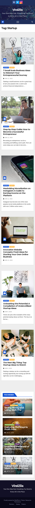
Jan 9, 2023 (8, 311)
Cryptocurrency (9, 424)
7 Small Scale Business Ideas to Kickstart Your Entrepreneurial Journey (16, 72)
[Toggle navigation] (17, 21)
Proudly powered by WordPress (12, 500)
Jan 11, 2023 (8, 198)
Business (6, 67)
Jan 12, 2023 (9, 78)
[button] (32, 22)
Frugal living (14, 405)
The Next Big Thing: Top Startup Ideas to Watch (14, 363)
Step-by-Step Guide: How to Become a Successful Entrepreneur (16, 131)
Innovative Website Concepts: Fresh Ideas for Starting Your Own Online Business (15, 253)
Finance (7, 405)
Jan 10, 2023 (9, 260)
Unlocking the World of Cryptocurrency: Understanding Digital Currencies (16, 450)
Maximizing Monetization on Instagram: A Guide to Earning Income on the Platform (16, 192)
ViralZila (17, 9)
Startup (12, 67)
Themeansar (17, 502)
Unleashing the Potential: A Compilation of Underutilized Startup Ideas (17, 306)
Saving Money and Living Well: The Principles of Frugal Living (14, 411)
